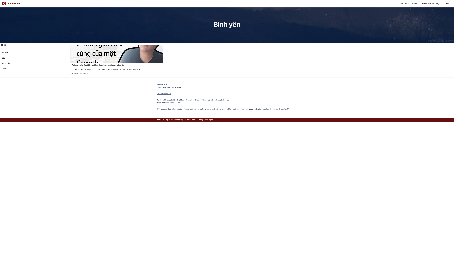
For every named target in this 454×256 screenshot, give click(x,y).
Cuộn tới (448, 3)
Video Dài (6, 63)
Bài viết (5, 52)
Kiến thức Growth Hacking (429, 3)
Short (4, 69)
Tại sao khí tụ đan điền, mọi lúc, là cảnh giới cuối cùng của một (98, 65)
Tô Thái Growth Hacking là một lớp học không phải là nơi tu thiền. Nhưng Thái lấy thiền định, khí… (107, 69)
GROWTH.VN (14, 4)
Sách (4, 58)
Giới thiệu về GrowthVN (409, 3)
